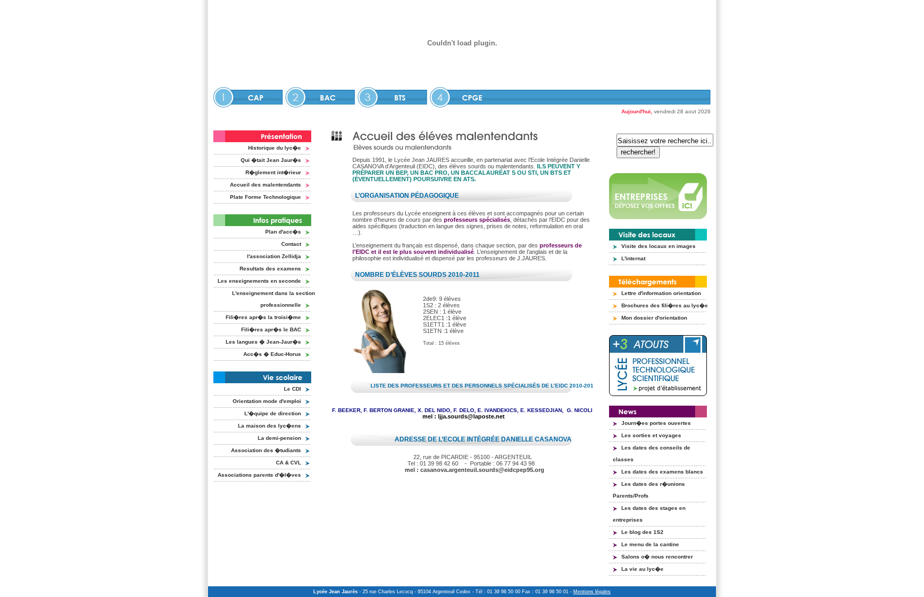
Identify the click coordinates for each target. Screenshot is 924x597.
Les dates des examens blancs (662, 472)
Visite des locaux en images (658, 246)
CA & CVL (288, 463)
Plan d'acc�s (283, 232)
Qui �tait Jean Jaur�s (271, 160)
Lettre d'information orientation (661, 293)
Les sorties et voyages (651, 435)
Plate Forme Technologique (265, 197)
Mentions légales (592, 591)
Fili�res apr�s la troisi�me (263, 317)
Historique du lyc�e (274, 148)
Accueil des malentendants (265, 185)
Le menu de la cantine (650, 544)
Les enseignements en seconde (259, 281)
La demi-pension (279, 438)
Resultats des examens (270, 269)
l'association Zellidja (274, 256)
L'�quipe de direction (272, 413)
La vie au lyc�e (642, 569)
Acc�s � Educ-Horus (272, 354)
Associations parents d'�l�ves (259, 475)
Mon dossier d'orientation (654, 318)
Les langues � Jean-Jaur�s (263, 342)
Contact (291, 244)
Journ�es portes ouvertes (656, 423)
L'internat (633, 258)
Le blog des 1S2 (642, 532)
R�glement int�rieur (273, 172)
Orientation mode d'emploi (267, 401)
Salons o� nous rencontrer (657, 557)
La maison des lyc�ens (269, 426)
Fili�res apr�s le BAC (271, 329)
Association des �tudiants (266, 450)
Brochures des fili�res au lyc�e (664, 305)
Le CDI (292, 389)
